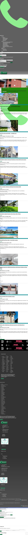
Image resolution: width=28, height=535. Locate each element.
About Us (4, 37)
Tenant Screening (5, 44)
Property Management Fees (6, 42)
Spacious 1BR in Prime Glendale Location (7, 296)
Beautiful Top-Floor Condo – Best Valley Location (9, 240)
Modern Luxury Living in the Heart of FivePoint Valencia (10, 106)
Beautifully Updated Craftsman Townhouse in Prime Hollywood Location (13, 159)
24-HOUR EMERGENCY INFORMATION (6, 84)
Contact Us (4, 457)
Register (11, 62)
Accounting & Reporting (6, 45)
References (4, 40)
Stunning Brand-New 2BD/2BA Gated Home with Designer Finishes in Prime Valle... (13, 267)
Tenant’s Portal (5, 50)
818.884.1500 (2, 35)
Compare (1, 534)
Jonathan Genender (5, 38)
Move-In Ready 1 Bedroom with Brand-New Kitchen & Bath (10, 186)
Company (2, 36)
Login (0, 56)
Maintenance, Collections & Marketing (7, 46)
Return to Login (2, 67)
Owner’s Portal (5, 49)
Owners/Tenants (3, 48)
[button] (3, 492)
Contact (2, 51)
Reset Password (2, 517)
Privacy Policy (5, 458)
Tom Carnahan (5, 39)
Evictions (4, 47)
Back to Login (2, 63)
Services (2, 41)
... (4, 111)
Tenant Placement (5, 43)
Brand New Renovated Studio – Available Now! (8, 133)
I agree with (5, 62)
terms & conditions (7, 62)
